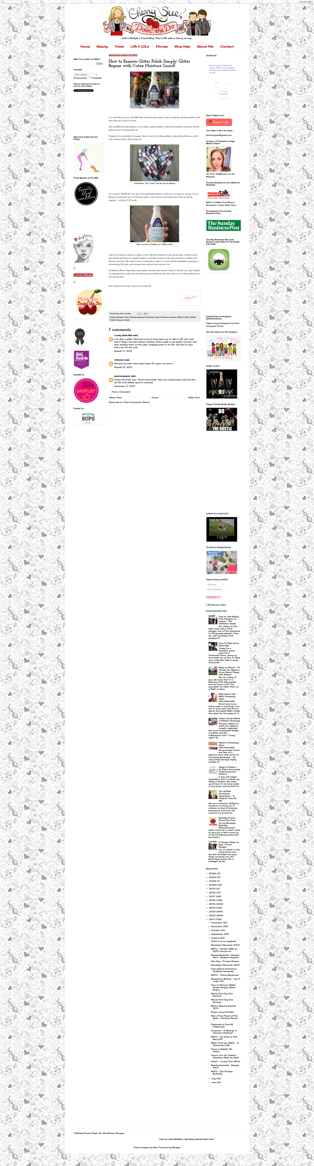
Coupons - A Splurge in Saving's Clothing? (224, 1031)
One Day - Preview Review (225, 961)
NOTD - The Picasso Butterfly (222, 1072)
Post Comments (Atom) (137, 402)
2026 (213, 873)
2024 (213, 877)
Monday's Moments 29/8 (225, 945)
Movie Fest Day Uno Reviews (222, 1000)
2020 (213, 885)
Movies (162, 46)
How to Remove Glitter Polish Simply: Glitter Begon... (223, 987)
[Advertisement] (85, 220)
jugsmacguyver (122, 376)
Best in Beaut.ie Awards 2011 (223, 1007)
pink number (156, 193)
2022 (213, 881)
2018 (212, 892)
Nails (127, 320)
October (216, 930)
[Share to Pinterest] (147, 314)
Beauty (102, 46)
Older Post (194, 397)
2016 (212, 900)
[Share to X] (142, 314)
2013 (212, 911)
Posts (212, 584)
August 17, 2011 (123, 351)
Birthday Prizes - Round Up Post (227, 819)
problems (193, 117)
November (217, 926)
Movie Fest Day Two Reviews (222, 994)
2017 (212, 896)
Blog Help (182, 46)
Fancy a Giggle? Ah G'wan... (221, 1050)
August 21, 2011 (123, 367)
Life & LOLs (140, 46)
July (214, 1078)
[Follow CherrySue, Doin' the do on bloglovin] (213, 598)
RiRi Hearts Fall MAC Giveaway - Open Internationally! (228, 697)
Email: (217, 87)
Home (85, 46)
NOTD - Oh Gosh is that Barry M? (224, 1038)
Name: (217, 82)
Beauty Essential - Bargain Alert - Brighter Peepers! (225, 956)
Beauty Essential (145, 317)
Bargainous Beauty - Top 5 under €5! (225, 980)
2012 (212, 915)
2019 (212, 888)
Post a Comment (121, 392)
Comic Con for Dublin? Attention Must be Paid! (224, 1056)
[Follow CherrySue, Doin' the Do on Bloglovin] (83, 262)
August (215, 938)
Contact (227, 46)
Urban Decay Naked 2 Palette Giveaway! (229, 719)
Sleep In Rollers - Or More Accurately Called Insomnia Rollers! (229, 770)
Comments (215, 589)
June (214, 1082)
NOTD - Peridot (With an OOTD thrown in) (224, 950)
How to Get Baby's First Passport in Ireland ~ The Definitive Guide (229, 620)
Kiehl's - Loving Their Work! (225, 1061)
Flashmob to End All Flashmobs (222, 1025)
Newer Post (115, 397)
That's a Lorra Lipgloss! (223, 941)
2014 (212, 908)
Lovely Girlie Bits (123, 335)
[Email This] (138, 314)
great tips (127, 196)
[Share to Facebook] (145, 314)
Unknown (119, 360)
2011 (212, 919)
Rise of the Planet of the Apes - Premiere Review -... (224, 1018)
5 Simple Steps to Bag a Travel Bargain (229, 844)
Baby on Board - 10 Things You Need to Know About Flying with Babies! (229, 671)
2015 (212, 904)
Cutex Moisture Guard (165, 317)
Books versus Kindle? (222, 1012)
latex (155, 1147)
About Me (205, 46)
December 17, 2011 (124, 386)
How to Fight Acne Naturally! (229, 644)
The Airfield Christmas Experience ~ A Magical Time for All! (228, 796)
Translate (97, 78)
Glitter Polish (183, 317)
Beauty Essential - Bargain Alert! (225, 1066)
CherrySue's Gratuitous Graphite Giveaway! (224, 970)
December (217, 922)
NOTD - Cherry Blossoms (225, 975)
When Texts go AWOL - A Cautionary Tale (225, 1044)
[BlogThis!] (140, 314)
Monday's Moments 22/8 (225, 965)
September (217, 934)
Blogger (176, 1147)
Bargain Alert (123, 317)
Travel (119, 46)
